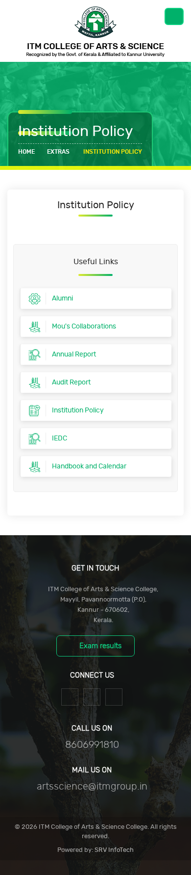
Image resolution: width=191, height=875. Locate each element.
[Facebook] (70, 696)
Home (26, 152)
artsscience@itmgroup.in (92, 787)
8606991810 (92, 745)
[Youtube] (114, 696)
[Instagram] (92, 696)
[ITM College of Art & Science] (95, 31)
